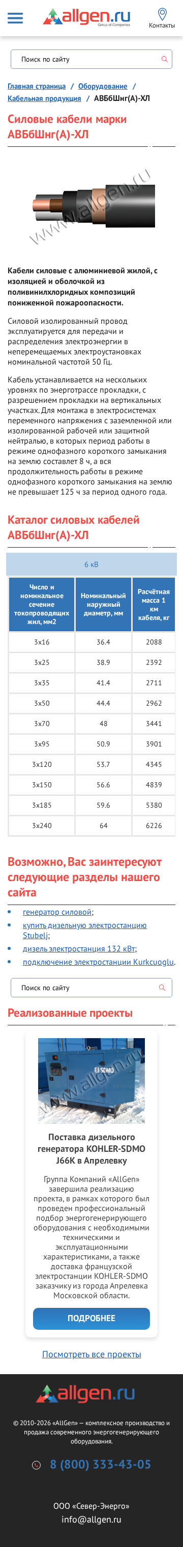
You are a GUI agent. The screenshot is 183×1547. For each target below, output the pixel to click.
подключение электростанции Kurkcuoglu (98, 962)
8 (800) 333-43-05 (100, 1465)
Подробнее (91, 1318)
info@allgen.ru (91, 1519)
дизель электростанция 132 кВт (79, 948)
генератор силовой (57, 912)
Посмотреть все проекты (91, 1354)
